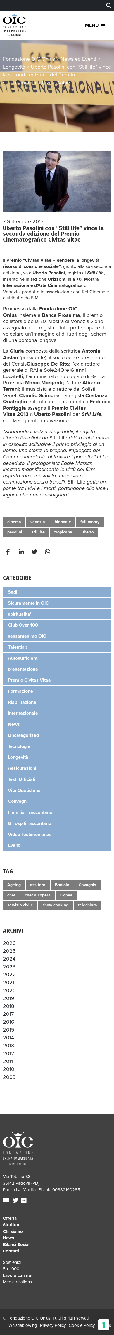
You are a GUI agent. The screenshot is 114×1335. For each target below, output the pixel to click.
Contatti (11, 1251)
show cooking (55, 905)
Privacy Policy (53, 1325)
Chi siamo (13, 1231)
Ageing (14, 884)
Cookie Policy (82, 1325)
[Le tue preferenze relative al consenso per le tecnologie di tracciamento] (103, 1324)
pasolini (14, 532)
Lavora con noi (17, 1275)
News (8, 1237)
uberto (88, 532)
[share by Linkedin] (22, 551)
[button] (9, 943)
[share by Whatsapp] (48, 551)
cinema (14, 521)
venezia (37, 521)
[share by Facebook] (9, 551)
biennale (63, 521)
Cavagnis (87, 884)
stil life (38, 532)
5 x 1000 (11, 1268)
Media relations (17, 1282)
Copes (66, 895)
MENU (92, 25)
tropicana (63, 532)
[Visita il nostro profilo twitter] (16, 1200)
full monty (89, 521)
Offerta (10, 1218)
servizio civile (20, 905)
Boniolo (62, 884)
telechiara (87, 905)
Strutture (11, 1224)
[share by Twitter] (35, 551)
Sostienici (12, 1262)
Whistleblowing (22, 1325)
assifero (37, 884)
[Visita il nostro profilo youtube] (7, 1200)
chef (11, 895)
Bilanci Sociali (17, 1244)
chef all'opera (38, 895)
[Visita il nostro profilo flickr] (24, 1200)
